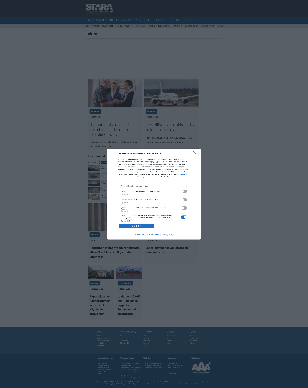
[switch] (184, 191)
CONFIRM (136, 226)
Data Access (154, 235)
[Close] (195, 153)
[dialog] (154, 194)
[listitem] (154, 186)
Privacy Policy (167, 235)
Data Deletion (140, 235)
